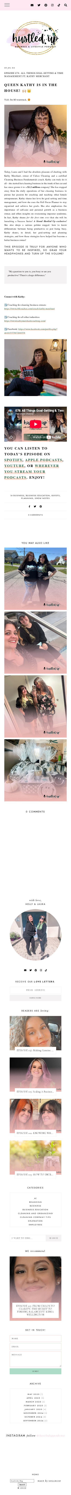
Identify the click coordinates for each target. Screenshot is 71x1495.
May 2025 (35, 1394)
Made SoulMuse (49, 1481)
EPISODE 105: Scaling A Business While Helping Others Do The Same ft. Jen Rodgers (36, 1091)
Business (18, 495)
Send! (35, 1371)
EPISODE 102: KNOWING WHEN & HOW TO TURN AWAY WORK (36, 1133)
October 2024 (35, 1416)
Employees (35, 1224)
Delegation (35, 1220)
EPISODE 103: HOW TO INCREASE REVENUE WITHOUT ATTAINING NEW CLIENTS (36, 1174)
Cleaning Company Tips (35, 1217)
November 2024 (35, 1413)
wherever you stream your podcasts (31, 471)
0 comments (35, 514)
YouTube (14, 465)
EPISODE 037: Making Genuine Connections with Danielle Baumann (36, 1050)
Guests (56, 495)
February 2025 (35, 1405)
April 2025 (35, 1398)
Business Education (38, 495)
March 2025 (35, 1401)
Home (35, 1474)
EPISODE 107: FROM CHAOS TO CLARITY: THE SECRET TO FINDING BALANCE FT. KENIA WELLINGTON (35, 1310)
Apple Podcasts (43, 459)
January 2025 (35, 1409)
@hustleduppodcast (51, 1435)
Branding (35, 1202)
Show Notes (42, 498)
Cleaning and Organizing (35, 1213)
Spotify (13, 459)
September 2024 (35, 1420)
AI (35, 1198)
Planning (27, 498)
